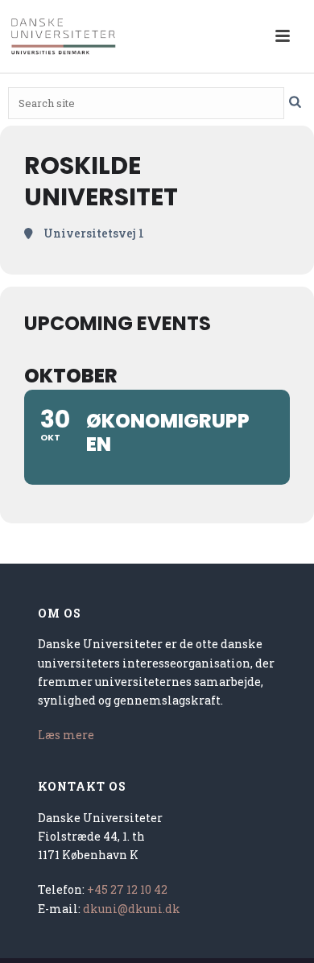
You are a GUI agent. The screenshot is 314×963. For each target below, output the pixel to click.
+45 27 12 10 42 (127, 889)
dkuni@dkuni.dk (131, 908)
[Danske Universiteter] (64, 36)
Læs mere (66, 734)
